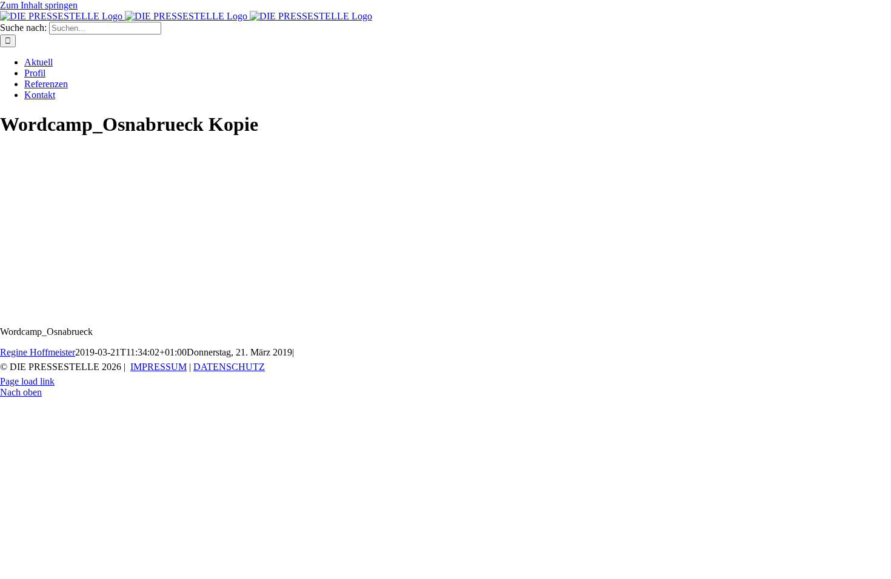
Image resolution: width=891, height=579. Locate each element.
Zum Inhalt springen (39, 5)
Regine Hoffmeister (37, 352)
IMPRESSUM (158, 367)
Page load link (27, 381)
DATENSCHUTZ (229, 367)
